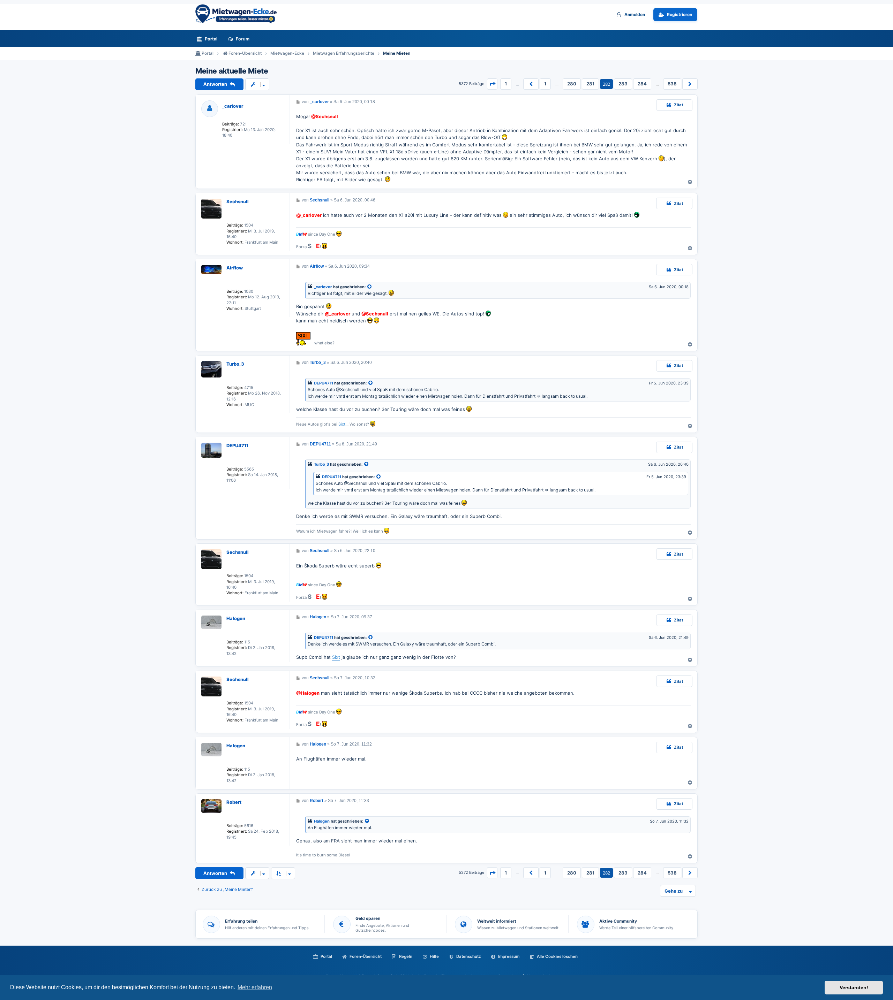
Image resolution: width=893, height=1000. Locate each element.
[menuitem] (209, 39)
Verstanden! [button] (854, 987)
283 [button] (623, 83)
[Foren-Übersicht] (239, 13)
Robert (233, 802)
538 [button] (672, 83)
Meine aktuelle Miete (231, 71)
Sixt (341, 424)
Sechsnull (237, 201)
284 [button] (642, 83)
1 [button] (506, 83)
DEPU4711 (323, 383)
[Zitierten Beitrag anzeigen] (370, 287)
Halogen (235, 618)
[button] (492, 84)
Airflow (234, 267)
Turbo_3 (235, 364)
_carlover (232, 106)
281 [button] (590, 83)
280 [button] (571, 83)
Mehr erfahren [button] (255, 987)
